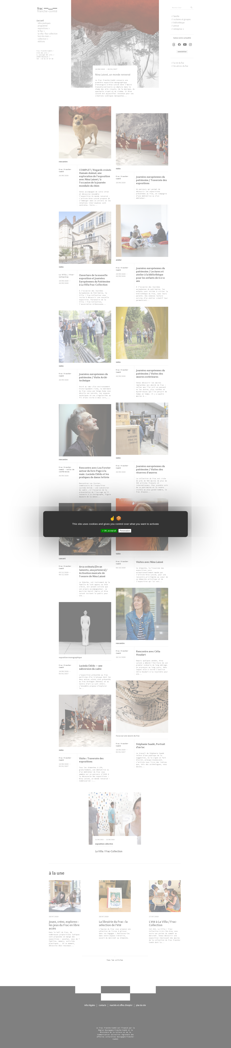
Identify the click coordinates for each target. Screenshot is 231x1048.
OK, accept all (110, 531)
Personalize (125, 531)
